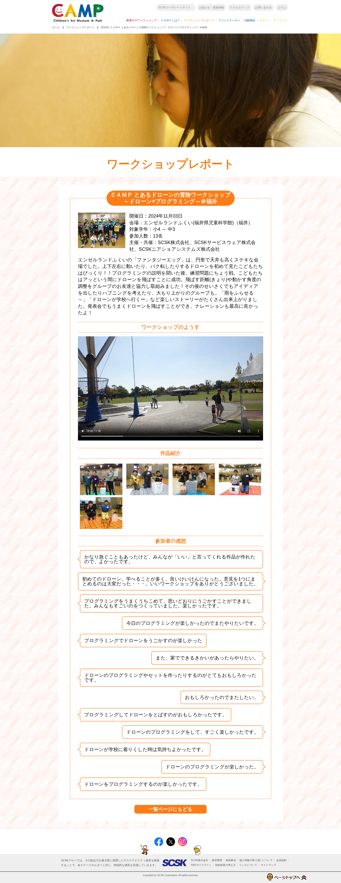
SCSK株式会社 (199, 860)
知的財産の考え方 (225, 865)
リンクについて (248, 865)
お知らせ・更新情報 (211, 7)
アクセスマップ (239, 7)
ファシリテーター (229, 20)
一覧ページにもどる (170, 809)
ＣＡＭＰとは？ (170, 20)
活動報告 (249, 20)
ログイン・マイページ (273, 20)
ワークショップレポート (199, 20)
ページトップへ (286, 877)
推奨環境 (217, 860)
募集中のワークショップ (141, 20)
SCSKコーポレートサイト (174, 7)
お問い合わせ (263, 7)
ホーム (56, 27)
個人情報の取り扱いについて (256, 860)
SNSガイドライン (201, 865)
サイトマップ (268, 865)
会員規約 (281, 860)
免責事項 (231, 860)
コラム (282, 7)
